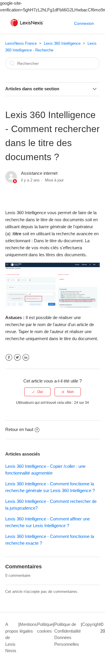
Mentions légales (28, 627)
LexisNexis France (21, 43)
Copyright (91, 624)
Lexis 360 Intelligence (62, 43)
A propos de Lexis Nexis (11, 637)
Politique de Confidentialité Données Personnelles (67, 634)
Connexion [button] (84, 23)
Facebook (9, 357)
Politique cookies (45, 627)
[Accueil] (26, 26)
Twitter (17, 357)
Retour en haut (19, 429)
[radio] (37, 391)
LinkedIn (25, 357)
